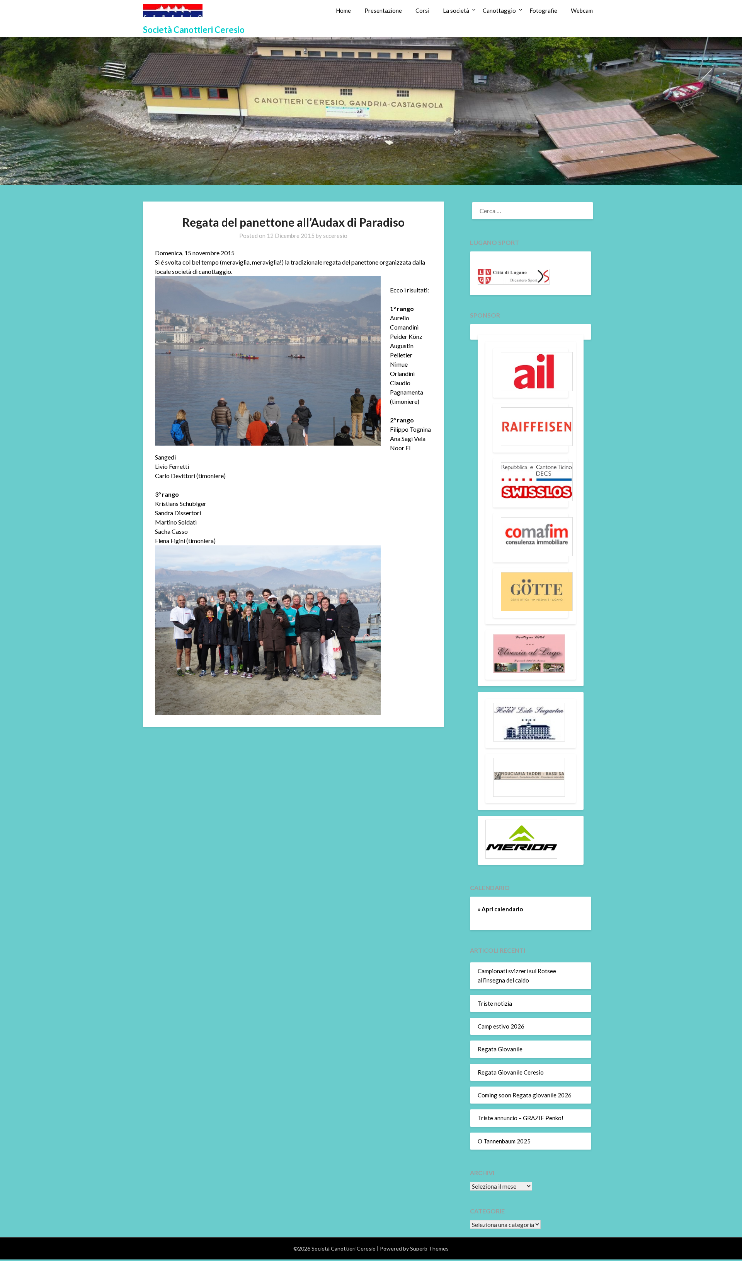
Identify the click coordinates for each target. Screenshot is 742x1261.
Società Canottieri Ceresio (194, 29)
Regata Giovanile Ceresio (511, 1072)
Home (343, 10)
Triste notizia (495, 1003)
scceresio (335, 235)
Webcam (582, 10)
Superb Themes (429, 1248)
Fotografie (543, 10)
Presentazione (383, 10)
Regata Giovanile (500, 1049)
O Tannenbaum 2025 (504, 1141)
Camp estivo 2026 (501, 1026)
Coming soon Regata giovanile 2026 (525, 1095)
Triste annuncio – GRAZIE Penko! (520, 1117)
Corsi (422, 10)
